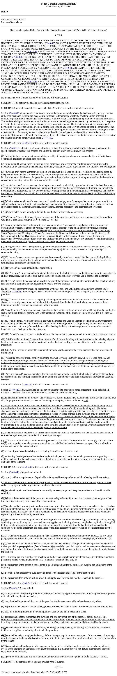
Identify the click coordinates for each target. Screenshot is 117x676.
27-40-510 (32, 81)
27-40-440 (68, 68)
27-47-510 (47, 137)
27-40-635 (50, 43)
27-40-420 (17, 57)
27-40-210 (32, 51)
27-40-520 (17, 291)
